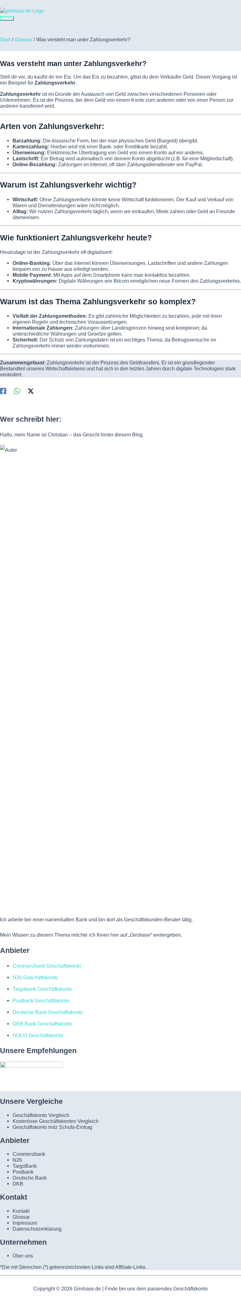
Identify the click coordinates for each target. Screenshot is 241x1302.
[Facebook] (3, 391)
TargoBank (25, 1166)
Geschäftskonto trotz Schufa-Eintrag (52, 1127)
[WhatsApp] (17, 391)
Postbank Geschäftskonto (41, 1000)
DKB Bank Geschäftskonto (42, 1024)
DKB (18, 1183)
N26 (17, 1160)
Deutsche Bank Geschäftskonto (48, 1012)
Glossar (21, 1217)
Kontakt (21, 1211)
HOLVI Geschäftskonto (38, 1035)
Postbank (23, 1172)
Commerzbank (29, 1154)
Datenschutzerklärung (37, 1229)
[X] (31, 391)
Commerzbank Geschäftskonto (47, 966)
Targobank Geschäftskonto (42, 989)
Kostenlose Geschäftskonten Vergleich (56, 1121)
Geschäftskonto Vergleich (41, 1115)
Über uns (23, 1255)
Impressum (25, 1223)
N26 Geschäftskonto (35, 977)
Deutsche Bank (30, 1178)
